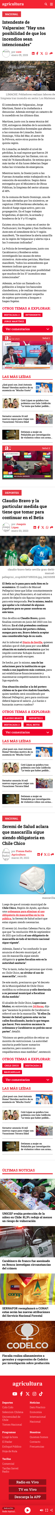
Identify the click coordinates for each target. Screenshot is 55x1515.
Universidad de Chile (11, 1418)
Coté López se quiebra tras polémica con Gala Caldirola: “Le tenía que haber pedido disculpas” (36, 403)
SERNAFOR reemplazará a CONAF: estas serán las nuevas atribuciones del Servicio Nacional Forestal (26, 1311)
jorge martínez (14, 321)
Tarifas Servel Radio (10, 1470)
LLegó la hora (10, 1437)
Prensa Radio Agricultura (21, 852)
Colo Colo (7, 1407)
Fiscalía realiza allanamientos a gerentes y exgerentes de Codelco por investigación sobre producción (26, 1359)
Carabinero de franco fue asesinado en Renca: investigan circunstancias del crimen (26, 1264)
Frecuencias (37, 1446)
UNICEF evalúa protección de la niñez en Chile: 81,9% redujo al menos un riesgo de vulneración (27, 1217)
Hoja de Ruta (9, 1451)
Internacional (38, 1416)
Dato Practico (37, 1407)
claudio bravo (13, 718)
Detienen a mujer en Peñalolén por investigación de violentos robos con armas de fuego (36, 434)
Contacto (35, 1441)
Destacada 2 (12, 314)
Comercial (8, 1463)
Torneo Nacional (12, 1424)
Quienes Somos (39, 1437)
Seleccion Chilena (12, 1412)
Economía (36, 1412)
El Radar (7, 1441)
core (18, 51)
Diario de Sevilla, (33, 642)
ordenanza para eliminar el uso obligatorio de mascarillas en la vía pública (23, 915)
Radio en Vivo (27, 1482)
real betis (33, 724)
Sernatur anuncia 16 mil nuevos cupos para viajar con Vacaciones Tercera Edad (18, 419)
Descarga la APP (28, 1497)
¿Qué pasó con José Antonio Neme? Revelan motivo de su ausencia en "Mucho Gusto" (17, 387)
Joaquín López (18, 525)
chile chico (12, 1065)
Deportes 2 (36, 718)
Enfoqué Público (11, 1446)
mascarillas (12, 1072)
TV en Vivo (27, 1489)
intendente (33, 314)
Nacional (11, 14)
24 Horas (38, 1006)
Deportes (12, 492)
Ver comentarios (18, 329)
